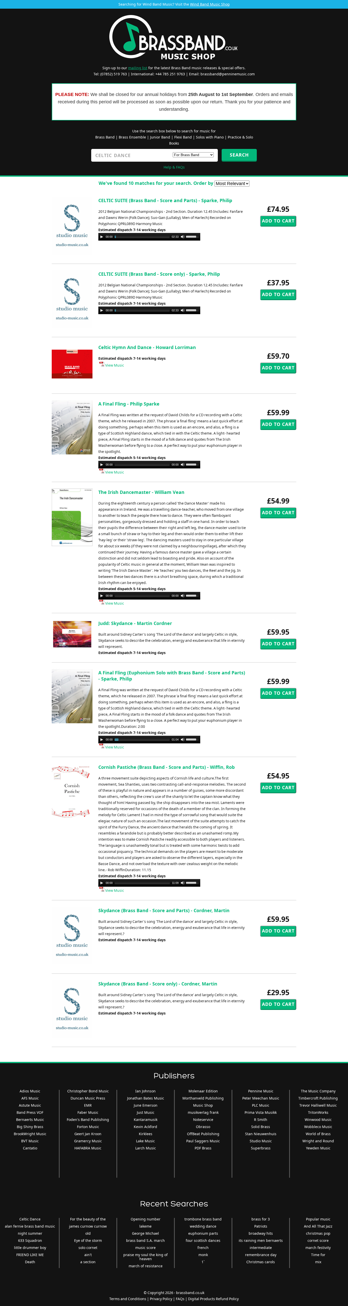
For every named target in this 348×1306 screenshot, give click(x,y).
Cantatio (30, 1148)
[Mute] (183, 237)
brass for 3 (260, 1219)
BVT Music (30, 1140)
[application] (149, 237)
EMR (88, 1105)
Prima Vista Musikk (261, 1112)
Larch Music (145, 1148)
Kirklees (145, 1133)
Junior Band (160, 137)
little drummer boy (30, 1247)
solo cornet (87, 1247)
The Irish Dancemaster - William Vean (141, 492)
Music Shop (203, 1105)
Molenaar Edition (203, 1091)
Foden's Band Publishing (88, 1119)
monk (203, 1254)
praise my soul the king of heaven (145, 1256)
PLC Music (260, 1105)
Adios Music (30, 1091)
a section (88, 1261)
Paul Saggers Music (203, 1140)
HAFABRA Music (87, 1148)
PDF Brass (203, 1148)
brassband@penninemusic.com (227, 74)
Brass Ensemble (132, 137)
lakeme (145, 1226)
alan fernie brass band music (30, 1226)
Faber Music (87, 1112)
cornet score (318, 1240)
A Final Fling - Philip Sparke (128, 404)
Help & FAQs (174, 167)
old (88, 1233)
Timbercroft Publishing (318, 1098)
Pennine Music (260, 1091)
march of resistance (146, 1265)
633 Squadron (30, 1240)
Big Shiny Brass (30, 1126)
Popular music (318, 1219)
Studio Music (261, 1140)
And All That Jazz (318, 1226)
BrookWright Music (30, 1133)
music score (145, 1247)
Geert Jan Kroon (87, 1133)
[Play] (102, 237)
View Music (114, 365)
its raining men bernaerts (261, 1240)
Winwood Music (318, 1119)
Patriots (260, 1226)
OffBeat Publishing (203, 1133)
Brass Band (105, 137)
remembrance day (260, 1254)
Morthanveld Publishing (203, 1098)
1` (203, 1261)
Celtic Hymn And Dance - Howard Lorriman (147, 347)
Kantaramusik (145, 1119)
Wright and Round (318, 1140)
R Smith (260, 1119)
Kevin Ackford (145, 1126)
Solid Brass (260, 1126)
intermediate (261, 1247)
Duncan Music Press (88, 1098)
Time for (318, 1254)
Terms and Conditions (127, 1298)
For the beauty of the (88, 1219)
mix (318, 1261)
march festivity (318, 1247)
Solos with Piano (210, 137)
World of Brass (318, 1133)
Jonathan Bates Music (145, 1098)
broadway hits (261, 1233)
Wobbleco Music (318, 1126)
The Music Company (318, 1091)
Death (30, 1261)
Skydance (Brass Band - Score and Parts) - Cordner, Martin (164, 910)
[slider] (193, 236)
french (203, 1247)
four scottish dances (203, 1240)
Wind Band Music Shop (210, 4)
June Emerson (145, 1105)
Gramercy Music (88, 1140)
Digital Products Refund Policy (213, 1298)
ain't (88, 1254)
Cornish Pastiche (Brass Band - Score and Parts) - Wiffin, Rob (166, 767)
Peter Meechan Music (260, 1098)
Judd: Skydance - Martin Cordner (135, 623)
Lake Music (145, 1140)
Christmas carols (260, 1261)
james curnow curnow (88, 1226)
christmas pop (318, 1233)
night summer (30, 1233)
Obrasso (203, 1126)
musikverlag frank (203, 1112)
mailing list (137, 67)
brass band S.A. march (145, 1240)
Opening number (145, 1219)
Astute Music (30, 1105)
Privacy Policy (161, 1298)
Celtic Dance (30, 1219)
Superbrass (261, 1148)
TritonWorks (318, 1112)
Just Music (145, 1112)
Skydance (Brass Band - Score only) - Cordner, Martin (157, 984)
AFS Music (30, 1098)
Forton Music (88, 1126)
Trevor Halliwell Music (318, 1105)
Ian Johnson (145, 1091)
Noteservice (203, 1119)
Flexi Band (183, 137)
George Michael (145, 1233)
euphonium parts (203, 1233)
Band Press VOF (30, 1112)
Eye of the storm (88, 1240)
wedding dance (203, 1226)
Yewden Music (318, 1148)
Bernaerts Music (30, 1119)
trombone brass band (203, 1219)
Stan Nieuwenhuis (260, 1133)
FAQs (180, 1298)
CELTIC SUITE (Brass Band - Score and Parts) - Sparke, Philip (165, 200)
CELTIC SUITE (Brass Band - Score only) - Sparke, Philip (159, 274)
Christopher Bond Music (88, 1091)
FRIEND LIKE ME (30, 1254)
